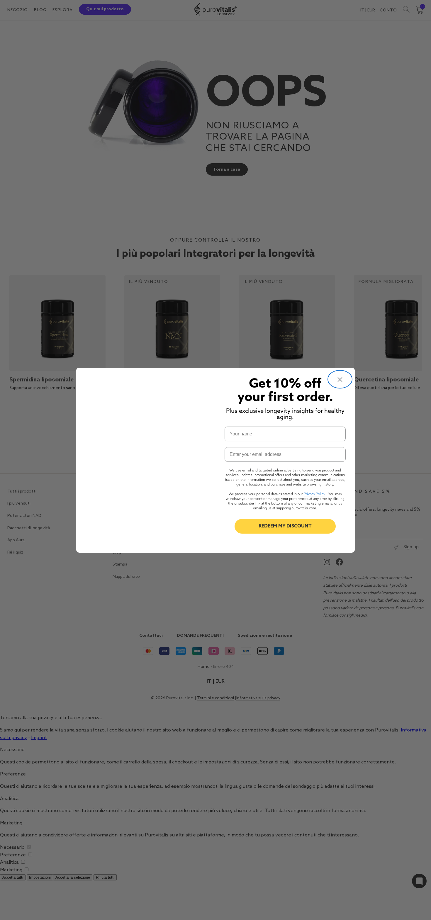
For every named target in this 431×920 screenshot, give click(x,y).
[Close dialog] (340, 379)
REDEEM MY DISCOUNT (285, 526)
